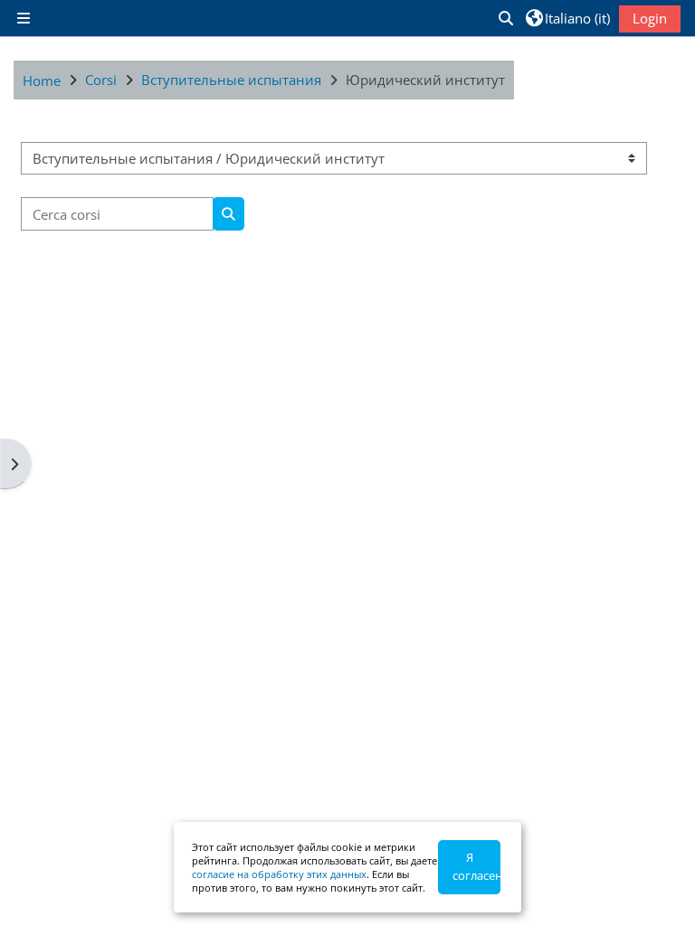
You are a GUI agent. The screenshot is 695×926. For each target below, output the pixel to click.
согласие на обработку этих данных (279, 874)
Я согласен (476, 866)
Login (650, 18)
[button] (505, 18)
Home (42, 80)
